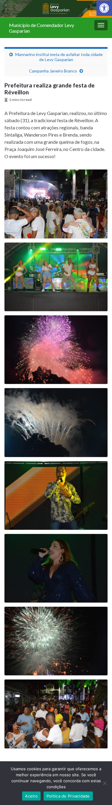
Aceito (31, 796)
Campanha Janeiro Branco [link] (53, 70)
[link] (104, 8)
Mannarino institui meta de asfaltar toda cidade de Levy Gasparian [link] (59, 57)
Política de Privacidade (68, 796)
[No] (105, 783)
